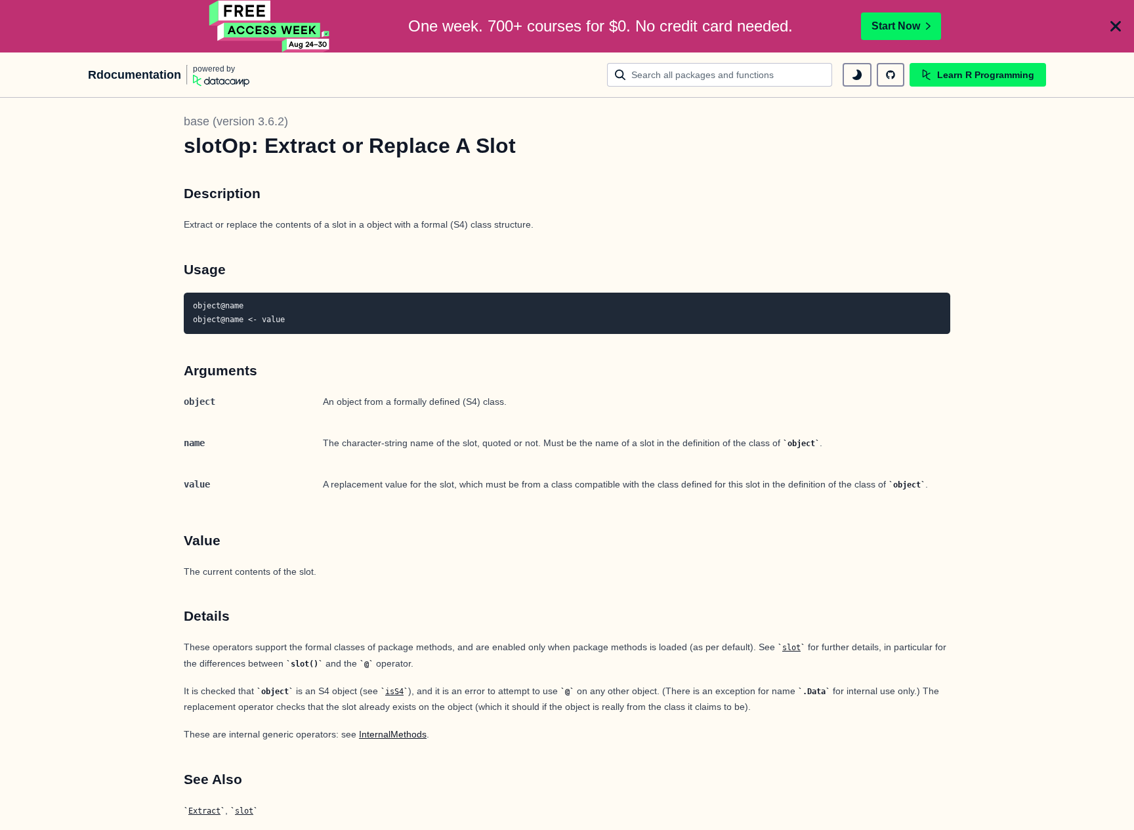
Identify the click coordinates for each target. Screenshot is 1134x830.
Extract (204, 811)
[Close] (1115, 26)
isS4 (394, 691)
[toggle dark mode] (857, 75)
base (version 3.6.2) (236, 121)
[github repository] (890, 75)
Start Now (896, 25)
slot (791, 647)
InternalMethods (393, 734)
